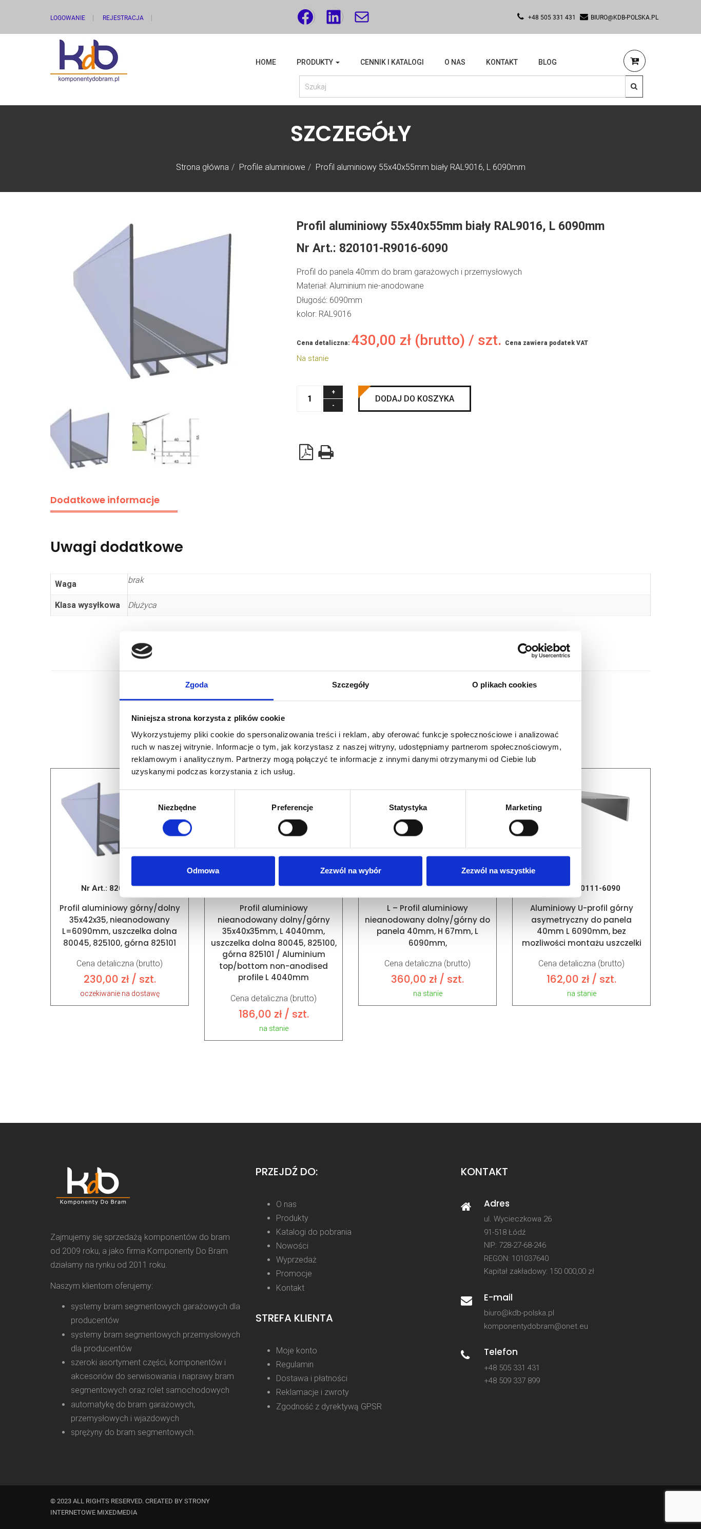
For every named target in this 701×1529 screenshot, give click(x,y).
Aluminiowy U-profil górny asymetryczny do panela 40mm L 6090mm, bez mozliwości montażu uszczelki (581, 925)
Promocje (294, 1273)
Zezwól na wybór (350, 870)
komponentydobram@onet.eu (536, 1326)
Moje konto (296, 1350)
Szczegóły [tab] (350, 684)
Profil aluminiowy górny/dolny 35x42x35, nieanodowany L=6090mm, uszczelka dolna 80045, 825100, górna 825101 (120, 925)
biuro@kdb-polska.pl (519, 1312)
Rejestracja (123, 18)
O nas (454, 62)
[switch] (292, 828)
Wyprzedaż (296, 1260)
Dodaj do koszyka (414, 399)
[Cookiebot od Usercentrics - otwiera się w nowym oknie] (525, 651)
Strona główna (202, 167)
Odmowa (203, 870)
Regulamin (295, 1364)
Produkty (316, 62)
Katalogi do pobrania (314, 1232)
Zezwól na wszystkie (498, 870)
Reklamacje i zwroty (312, 1392)
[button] (635, 62)
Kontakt (502, 62)
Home (266, 62)
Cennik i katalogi (392, 62)
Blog (547, 62)
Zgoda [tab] (196, 684)
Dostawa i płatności (311, 1378)
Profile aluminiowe (272, 167)
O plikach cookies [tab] (504, 684)
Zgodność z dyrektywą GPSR (329, 1406)
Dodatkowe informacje (105, 499)
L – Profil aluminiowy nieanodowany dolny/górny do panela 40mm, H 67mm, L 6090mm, (427, 925)
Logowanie (67, 18)
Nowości (292, 1246)
